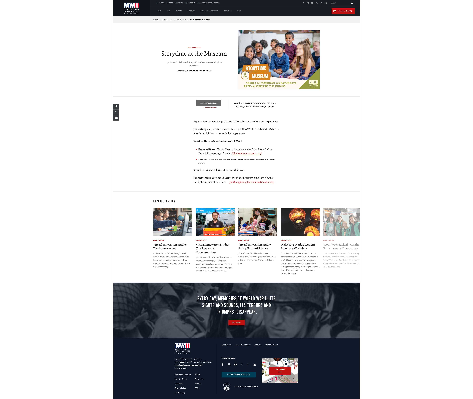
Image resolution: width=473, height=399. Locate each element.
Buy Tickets (227, 345)
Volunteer (179, 383)
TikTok (321, 3)
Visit (159, 10)
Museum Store (271, 345)
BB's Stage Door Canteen (209, 3)
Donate (258, 345)
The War (191, 10)
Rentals (198, 383)
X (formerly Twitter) (317, 3)
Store (170, 3)
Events (179, 10)
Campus (180, 3)
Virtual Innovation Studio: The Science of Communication (212, 248)
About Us (227, 10)
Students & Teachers (209, 10)
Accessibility (180, 392)
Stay (168, 10)
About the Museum (183, 374)
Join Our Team (181, 379)
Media (197, 374)
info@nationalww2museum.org (188, 365)
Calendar (191, 3)
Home (155, 19)
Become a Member (243, 345)
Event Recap (158, 240)
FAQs (197, 388)
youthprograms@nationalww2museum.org (251, 182)
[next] (325, 231)
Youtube (312, 3)
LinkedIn (326, 3)
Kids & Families (194, 48)
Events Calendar (180, 19)
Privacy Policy (180, 388)
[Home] (131, 8)
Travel (161, 3)
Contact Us (199, 379)
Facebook (303, 3)
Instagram (307, 3)
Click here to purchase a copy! (247, 153)
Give (239, 10)
